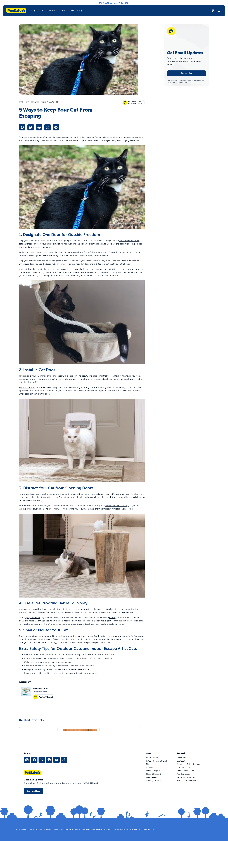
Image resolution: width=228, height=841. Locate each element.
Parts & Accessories (56, 10)
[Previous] (72, 3)
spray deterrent (32, 617)
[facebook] (22, 127)
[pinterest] (39, 127)
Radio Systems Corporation (33, 829)
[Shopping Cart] (213, 10)
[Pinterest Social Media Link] (49, 760)
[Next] (155, 3)
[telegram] (56, 127)
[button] (33, 10)
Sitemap (95, 829)
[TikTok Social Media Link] (64, 760)
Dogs (33, 10)
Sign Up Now (33, 791)
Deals (71, 10)
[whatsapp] (47, 127)
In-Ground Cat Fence (98, 255)
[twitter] (30, 127)
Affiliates (86, 829)
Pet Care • (25, 101)
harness (71, 264)
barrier (112, 617)
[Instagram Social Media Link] (27, 760)
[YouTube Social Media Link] (56, 760)
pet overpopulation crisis (99, 642)
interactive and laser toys (117, 505)
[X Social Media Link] (42, 760)
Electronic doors (27, 387)
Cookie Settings (147, 829)
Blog (79, 10)
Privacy (67, 829)
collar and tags (64, 662)
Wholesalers (76, 829)
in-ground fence (89, 673)
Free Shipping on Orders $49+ (116, 3)
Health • (36, 101)
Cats (42, 10)
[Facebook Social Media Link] (34, 760)
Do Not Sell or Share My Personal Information (119, 829)
